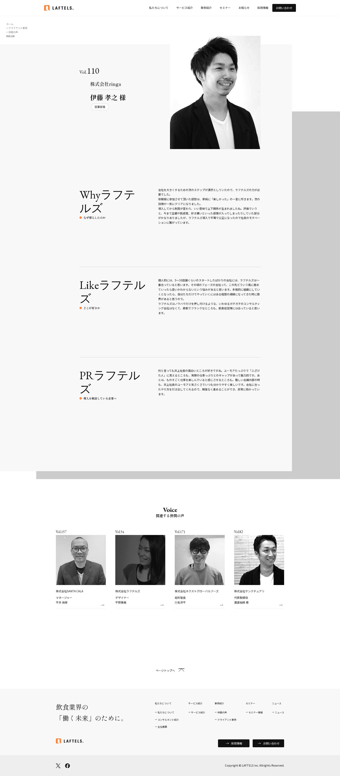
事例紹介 (206, 8)
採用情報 (262, 8)
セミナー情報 (256, 712)
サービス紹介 (184, 8)
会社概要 (162, 726)
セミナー (225, 8)
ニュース (279, 712)
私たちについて (158, 8)
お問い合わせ (284, 8)
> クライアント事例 (16, 28)
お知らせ (243, 8)
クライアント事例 (226, 719)
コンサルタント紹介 (168, 719)
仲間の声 (222, 712)
